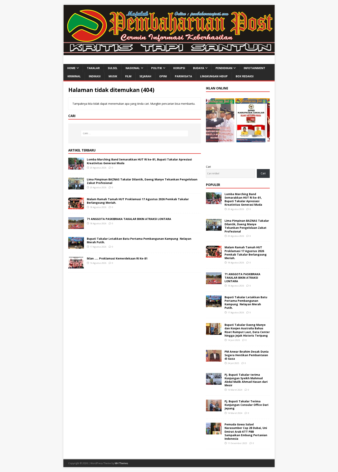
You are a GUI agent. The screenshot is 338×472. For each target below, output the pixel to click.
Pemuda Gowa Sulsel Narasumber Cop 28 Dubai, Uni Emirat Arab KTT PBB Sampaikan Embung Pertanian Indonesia (246, 431)
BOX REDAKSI (245, 76)
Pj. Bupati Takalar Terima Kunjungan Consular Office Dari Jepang (246, 404)
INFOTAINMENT (254, 68)
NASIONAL (133, 68)
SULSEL (113, 68)
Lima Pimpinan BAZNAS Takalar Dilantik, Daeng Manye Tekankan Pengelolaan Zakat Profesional (142, 181)
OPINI (163, 76)
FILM (128, 76)
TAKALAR (93, 68)
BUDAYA (198, 68)
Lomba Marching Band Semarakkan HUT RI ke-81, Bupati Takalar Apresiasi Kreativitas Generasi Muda (139, 161)
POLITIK (156, 68)
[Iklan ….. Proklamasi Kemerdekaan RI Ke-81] (76, 266)
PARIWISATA (183, 76)
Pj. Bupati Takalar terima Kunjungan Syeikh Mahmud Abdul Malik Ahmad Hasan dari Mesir (246, 380)
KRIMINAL (74, 76)
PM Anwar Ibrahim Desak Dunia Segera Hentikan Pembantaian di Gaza (247, 355)
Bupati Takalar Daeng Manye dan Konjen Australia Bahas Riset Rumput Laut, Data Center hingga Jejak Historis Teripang (247, 330)
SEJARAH (145, 76)
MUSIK (113, 76)
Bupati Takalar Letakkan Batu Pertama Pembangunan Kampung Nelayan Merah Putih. (139, 240)
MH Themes (121, 463)
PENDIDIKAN (224, 68)
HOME (71, 68)
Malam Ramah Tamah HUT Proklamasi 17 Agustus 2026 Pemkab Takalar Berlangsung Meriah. (138, 200)
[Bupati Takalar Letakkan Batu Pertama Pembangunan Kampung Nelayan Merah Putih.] (76, 246)
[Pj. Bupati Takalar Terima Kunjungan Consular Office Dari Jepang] (214, 409)
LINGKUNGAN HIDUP (214, 76)
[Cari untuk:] (134, 133)
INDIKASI (95, 76)
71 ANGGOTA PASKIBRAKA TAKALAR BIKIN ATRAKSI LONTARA (129, 219)
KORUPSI (179, 68)
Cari (208, 166)
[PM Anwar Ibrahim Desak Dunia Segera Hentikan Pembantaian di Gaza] (214, 359)
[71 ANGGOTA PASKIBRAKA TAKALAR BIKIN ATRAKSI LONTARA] (76, 226)
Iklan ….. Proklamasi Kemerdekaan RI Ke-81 (117, 258)
